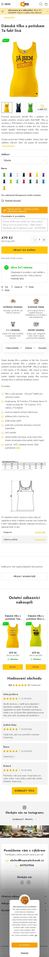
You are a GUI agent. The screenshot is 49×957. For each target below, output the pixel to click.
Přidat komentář (25, 576)
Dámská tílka (40, 532)
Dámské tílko (40, 539)
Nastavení (24, 953)
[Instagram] (28, 882)
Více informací (8, 146)
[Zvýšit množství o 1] (44, 239)
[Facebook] (22, 882)
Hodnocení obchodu (24, 678)
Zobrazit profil (23, 819)
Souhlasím (26, 945)
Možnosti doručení (13, 200)
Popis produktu (12, 347)
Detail (13, 667)
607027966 (27, 865)
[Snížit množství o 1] (35, 239)
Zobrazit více (24, 790)
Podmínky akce (17, 278)
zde (36, 935)
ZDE (18, 447)
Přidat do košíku (24, 250)
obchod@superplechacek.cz (27, 860)
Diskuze (28, 347)
